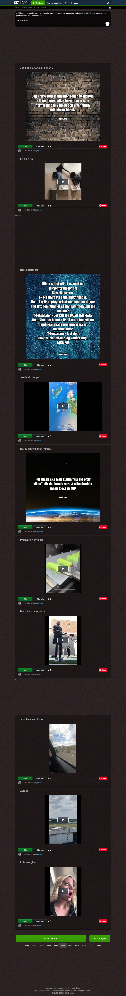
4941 (63, 945)
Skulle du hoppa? (30, 377)
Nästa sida (49, 938)
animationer (27, 7)
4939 (77, 945)
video (43, 7)
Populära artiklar (54, 2)
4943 (49, 945)
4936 (99, 945)
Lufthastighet (28, 862)
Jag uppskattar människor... (36, 68)
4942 (56, 945)
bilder (36, 7)
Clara (39, 369)
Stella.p (39, 151)
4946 (27, 945)
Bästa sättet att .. (30, 269)
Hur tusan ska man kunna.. (36, 448)
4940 (70, 945)
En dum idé (26, 159)
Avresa (24, 791)
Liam (39, 925)
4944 (42, 945)
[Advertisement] (63, 46)
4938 (84, 945)
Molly (39, 674)
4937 (92, 945)
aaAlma (40, 531)
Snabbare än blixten (32, 719)
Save (104, 146)
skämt (17, 7)
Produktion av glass (32, 539)
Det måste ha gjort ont (33, 611)
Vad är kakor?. (22, 20)
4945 (34, 945)
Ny (66, 2)
